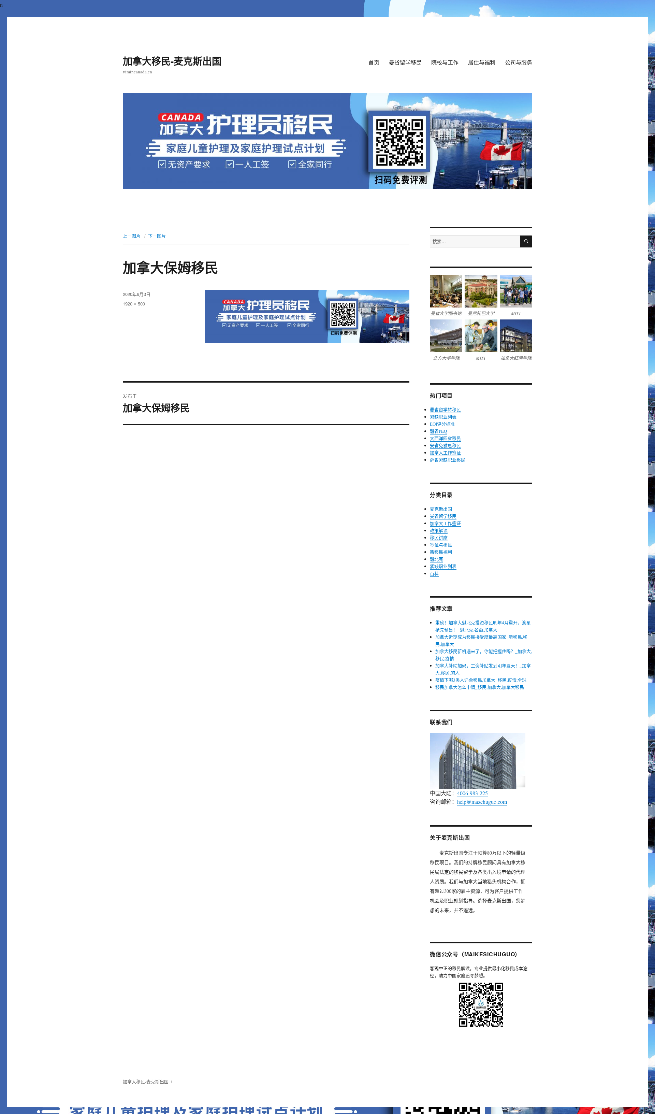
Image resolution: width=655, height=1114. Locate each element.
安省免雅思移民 (445, 445)
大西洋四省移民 (445, 438)
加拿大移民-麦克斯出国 (172, 61)
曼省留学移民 (405, 62)
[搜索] (526, 241)
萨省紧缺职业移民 (447, 460)
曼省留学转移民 (445, 409)
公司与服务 (518, 62)
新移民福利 (441, 552)
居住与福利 (481, 62)
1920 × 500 (134, 303)
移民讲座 (439, 537)
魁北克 (436, 559)
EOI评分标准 (442, 424)
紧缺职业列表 (443, 417)
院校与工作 (444, 62)
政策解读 (439, 530)
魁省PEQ (438, 431)
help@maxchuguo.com (482, 801)
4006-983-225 (472, 793)
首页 (373, 62)
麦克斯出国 (441, 509)
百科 (434, 573)
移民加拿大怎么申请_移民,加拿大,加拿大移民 (479, 687)
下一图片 (157, 235)
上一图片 (132, 235)
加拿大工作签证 (445, 452)
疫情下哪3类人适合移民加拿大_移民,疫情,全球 (480, 680)
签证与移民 (441, 545)
